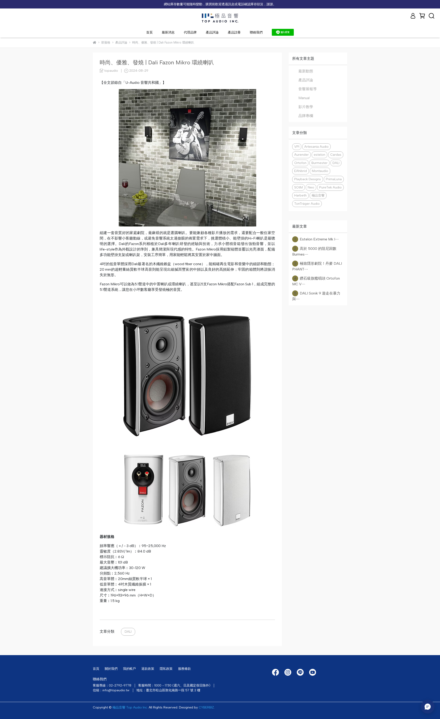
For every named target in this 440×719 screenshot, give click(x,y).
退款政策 (147, 669)
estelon (319, 155)
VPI (296, 146)
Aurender (301, 155)
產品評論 (212, 32)
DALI (128, 631)
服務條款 (184, 669)
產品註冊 (234, 32)
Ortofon (300, 163)
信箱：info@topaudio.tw (111, 690)
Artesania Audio (316, 146)
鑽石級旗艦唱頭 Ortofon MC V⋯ (316, 281)
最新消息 (168, 32)
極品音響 (318, 195)
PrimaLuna (334, 179)
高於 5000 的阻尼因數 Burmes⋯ (314, 251)
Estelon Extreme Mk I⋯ (317, 239)
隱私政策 (166, 669)
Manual (304, 98)
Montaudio (320, 171)
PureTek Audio (330, 187)
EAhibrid (300, 171)
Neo (311, 187)
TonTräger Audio (307, 204)
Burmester (319, 163)
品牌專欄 (305, 116)
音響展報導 (307, 89)
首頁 (149, 32)
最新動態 (305, 71)
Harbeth (300, 195)
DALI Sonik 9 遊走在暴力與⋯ (316, 296)
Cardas (335, 155)
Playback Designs (307, 179)
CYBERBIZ (206, 707)
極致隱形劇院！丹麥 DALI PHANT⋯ (317, 266)
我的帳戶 (129, 669)
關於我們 (111, 669)
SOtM (298, 187)
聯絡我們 (256, 32)
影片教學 (305, 107)
